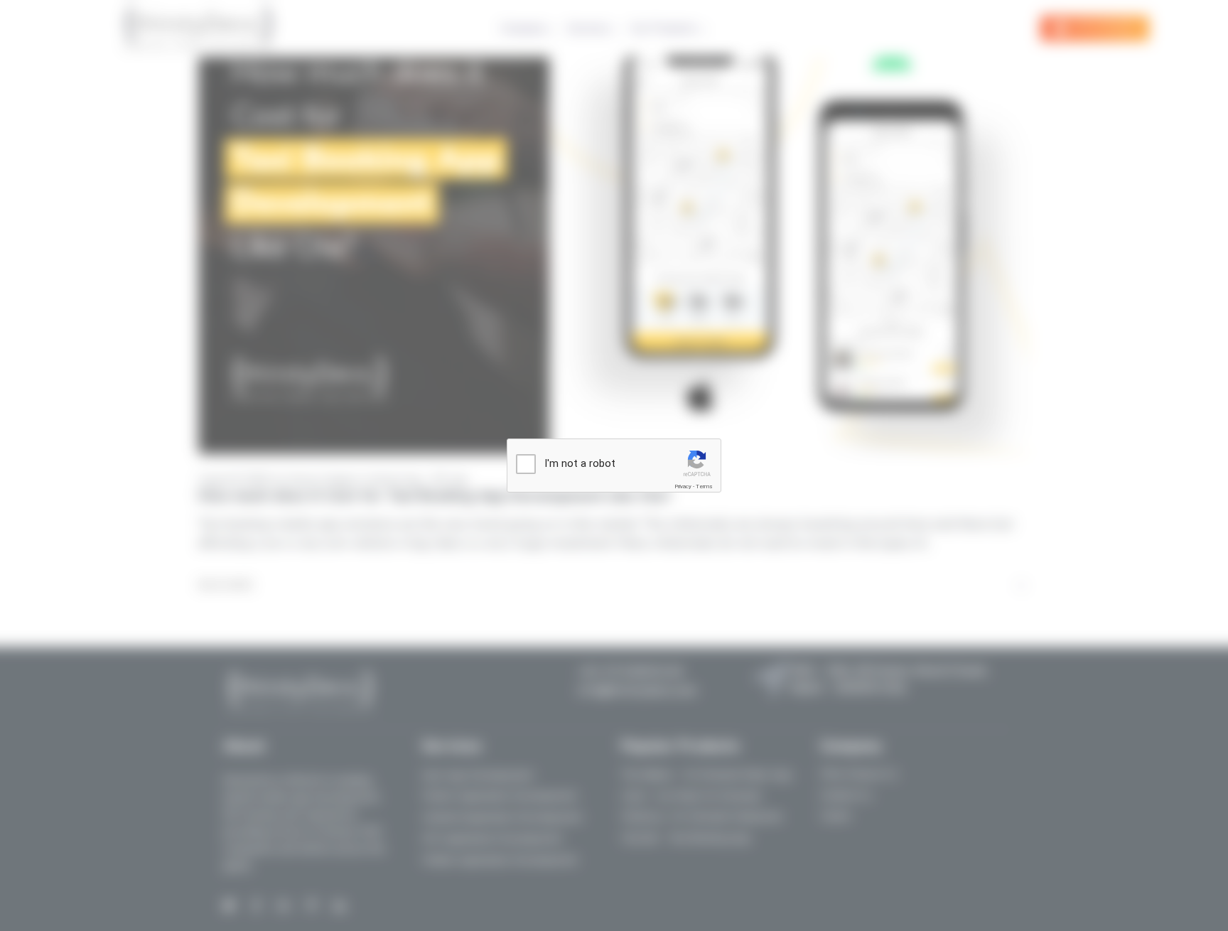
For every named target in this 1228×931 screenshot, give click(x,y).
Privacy (682, 486)
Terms (704, 486)
